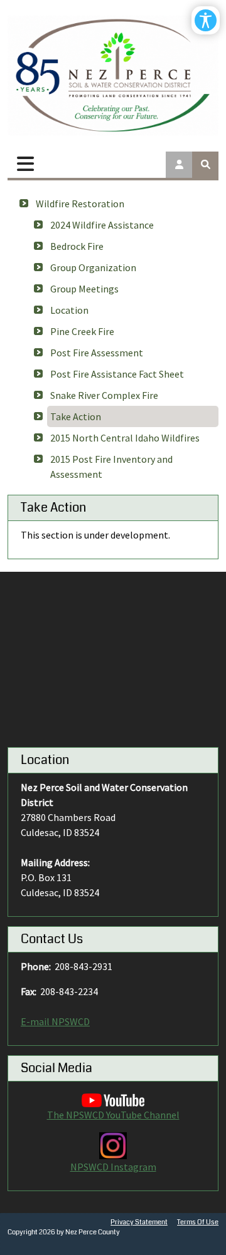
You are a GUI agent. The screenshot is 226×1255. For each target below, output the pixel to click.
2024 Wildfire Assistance (102, 225)
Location (69, 310)
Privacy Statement (139, 1222)
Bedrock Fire (77, 246)
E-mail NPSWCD (55, 1021)
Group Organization (93, 267)
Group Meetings (84, 288)
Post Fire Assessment (96, 352)
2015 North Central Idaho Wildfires (125, 437)
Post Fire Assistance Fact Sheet (117, 374)
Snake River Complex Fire (104, 395)
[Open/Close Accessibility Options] (206, 20)
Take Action (75, 416)
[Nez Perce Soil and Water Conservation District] (113, 75)
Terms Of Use (197, 1222)
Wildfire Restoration (80, 203)
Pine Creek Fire (82, 331)
